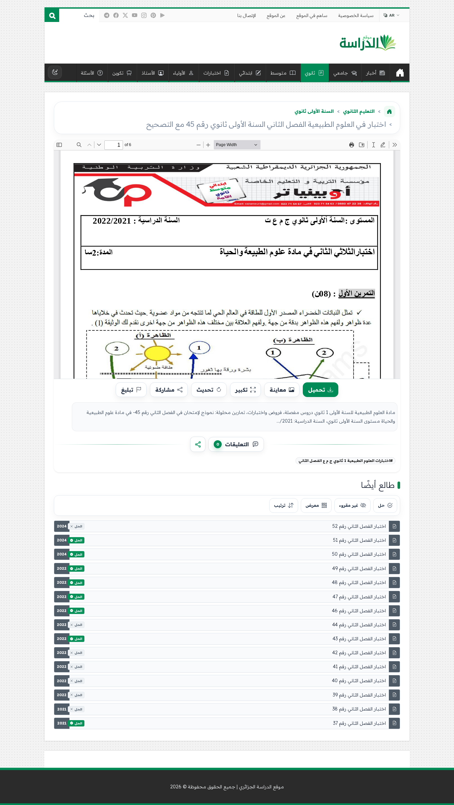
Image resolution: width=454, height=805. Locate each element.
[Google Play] (163, 15)
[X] (125, 15)
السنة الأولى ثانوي (314, 111)
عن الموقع (276, 15)
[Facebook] (116, 15)
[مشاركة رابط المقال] (197, 444)
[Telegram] (107, 15)
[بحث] (52, 15)
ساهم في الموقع (311, 15)
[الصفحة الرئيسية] (389, 111)
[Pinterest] (153, 15)
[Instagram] (144, 15)
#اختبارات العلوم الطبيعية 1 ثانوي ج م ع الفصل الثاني (345, 460)
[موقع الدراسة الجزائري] (367, 43)
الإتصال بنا (246, 15)
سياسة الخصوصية (356, 15)
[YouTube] (135, 15)
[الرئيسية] (399, 73)
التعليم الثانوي (359, 111)
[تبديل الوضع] (55, 72)
